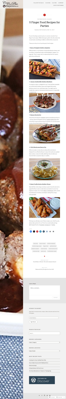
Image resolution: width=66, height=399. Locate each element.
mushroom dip (36, 251)
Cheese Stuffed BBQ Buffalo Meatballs (41, 81)
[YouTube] (49, 395)
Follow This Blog (39, 2)
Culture (54, 2)
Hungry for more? (35, 308)
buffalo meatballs (51, 243)
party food (43, 251)
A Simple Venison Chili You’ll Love (36, 368)
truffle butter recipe (52, 251)
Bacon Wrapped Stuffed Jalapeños (40, 48)
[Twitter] (47, 395)
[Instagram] (44, 395)
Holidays (49, 19)
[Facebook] (42, 395)
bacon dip (36, 243)
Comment (55, 297)
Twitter (53, 224)
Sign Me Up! (33, 321)
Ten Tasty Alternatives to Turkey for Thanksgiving (40, 370)
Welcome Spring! (33, 365)
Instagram (47, 224)
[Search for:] (44, 333)
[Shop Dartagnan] (39, 395)
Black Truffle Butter (49, 190)
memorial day (44, 248)
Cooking (47, 2)
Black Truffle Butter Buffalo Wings (40, 184)
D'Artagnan (42, 29)
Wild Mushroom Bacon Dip (38, 147)
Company (60, 2)
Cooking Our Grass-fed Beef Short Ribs (37, 360)
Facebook (42, 224)
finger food (45, 246)
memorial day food (53, 248)
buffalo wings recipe (37, 246)
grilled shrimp (53, 246)
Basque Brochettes (35, 115)
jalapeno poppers (35, 248)
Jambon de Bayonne (51, 119)
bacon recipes (42, 243)
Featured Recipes (41, 19)
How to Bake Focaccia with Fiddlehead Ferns (38, 362)
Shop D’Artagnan (58, 5)
